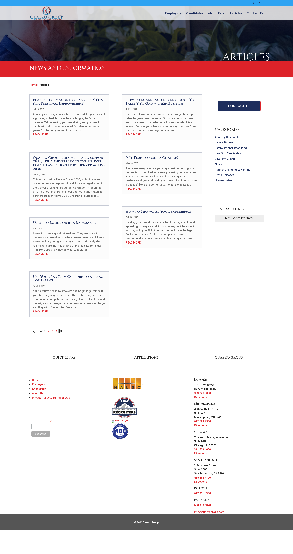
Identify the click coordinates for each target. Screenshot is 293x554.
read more (40, 134)
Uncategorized (224, 180)
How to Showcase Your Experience (158, 211)
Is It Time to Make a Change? (152, 157)
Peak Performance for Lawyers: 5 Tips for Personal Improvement (68, 102)
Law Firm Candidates (228, 153)
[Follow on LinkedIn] (45, 449)
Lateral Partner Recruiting (231, 148)
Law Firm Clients (225, 158)
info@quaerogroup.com (209, 512)
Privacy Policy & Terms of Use (51, 397)
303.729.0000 (202, 393)
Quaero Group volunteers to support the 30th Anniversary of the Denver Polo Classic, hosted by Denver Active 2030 (69, 163)
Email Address (41, 421)
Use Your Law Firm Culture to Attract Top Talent (69, 278)
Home (33, 84)
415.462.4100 (202, 477)
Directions (200, 397)
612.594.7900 (202, 421)
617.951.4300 (202, 493)
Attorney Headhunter (227, 137)
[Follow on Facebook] (32, 449)
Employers (173, 13)
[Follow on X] (39, 449)
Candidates (194, 13)
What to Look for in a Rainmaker (64, 222)
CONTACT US (239, 106)
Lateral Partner (224, 142)
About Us (215, 13)
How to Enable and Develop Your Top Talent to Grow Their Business (161, 102)
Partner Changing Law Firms (232, 169)
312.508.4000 (202, 449)
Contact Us (255, 13)
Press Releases (224, 175)
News (218, 164)
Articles (235, 13)
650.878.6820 (202, 505)
